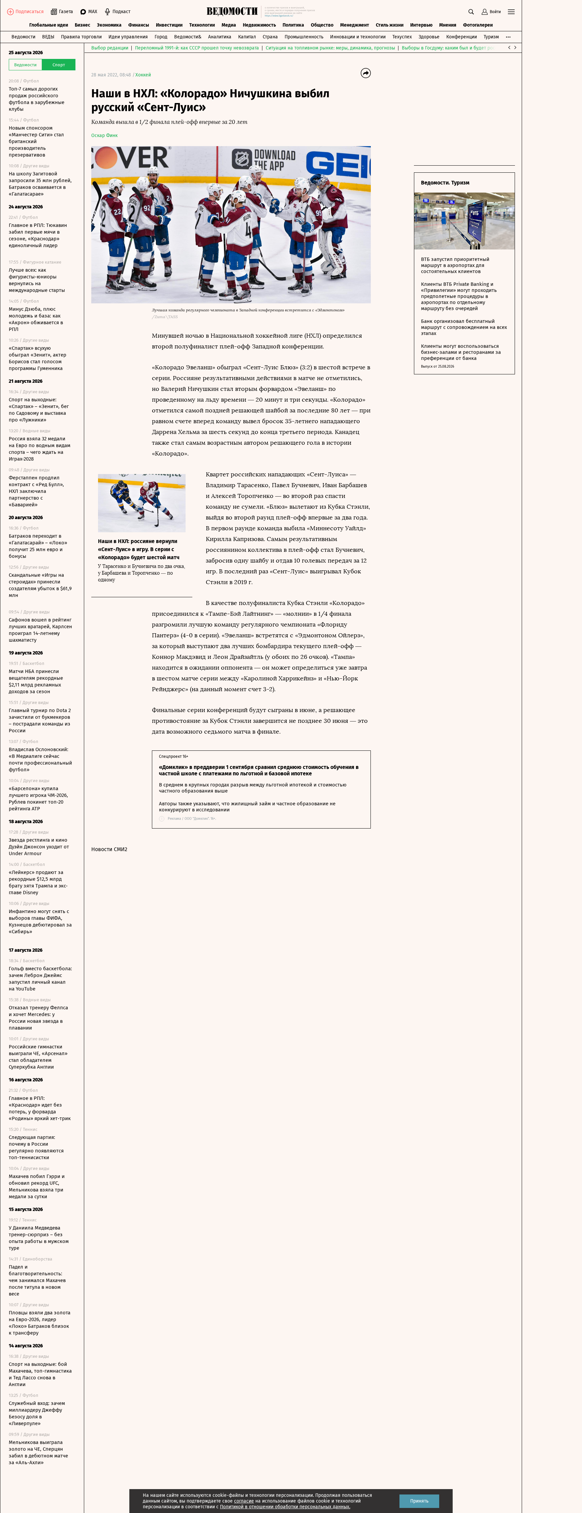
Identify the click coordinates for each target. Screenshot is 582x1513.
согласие (244, 1501)
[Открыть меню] (511, 11)
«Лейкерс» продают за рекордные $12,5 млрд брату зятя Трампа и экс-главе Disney (38, 882)
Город (161, 37)
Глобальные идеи (48, 25)
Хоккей (143, 75)
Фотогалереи (478, 25)
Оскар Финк (104, 135)
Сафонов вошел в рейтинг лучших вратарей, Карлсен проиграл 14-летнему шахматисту (40, 630)
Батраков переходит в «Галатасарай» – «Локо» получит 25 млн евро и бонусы (38, 546)
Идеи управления (128, 37)
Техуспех (402, 37)
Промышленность (304, 37)
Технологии (202, 25)
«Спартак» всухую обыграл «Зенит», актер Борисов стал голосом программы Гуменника (37, 358)
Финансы (138, 25)
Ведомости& (187, 37)
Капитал (247, 37)
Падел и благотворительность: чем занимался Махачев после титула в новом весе (37, 1280)
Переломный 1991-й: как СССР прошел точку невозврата (197, 48)
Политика (293, 25)
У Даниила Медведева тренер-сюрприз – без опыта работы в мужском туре (39, 1238)
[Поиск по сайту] (471, 11)
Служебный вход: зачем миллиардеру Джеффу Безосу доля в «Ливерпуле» (37, 1413)
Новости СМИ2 (109, 849)
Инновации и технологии (358, 37)
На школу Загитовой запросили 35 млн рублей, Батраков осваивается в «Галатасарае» (40, 184)
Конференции (461, 37)
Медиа (229, 25)
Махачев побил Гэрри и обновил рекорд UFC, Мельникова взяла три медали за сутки (37, 1186)
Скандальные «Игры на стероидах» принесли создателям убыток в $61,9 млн (40, 585)
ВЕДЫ (48, 37)
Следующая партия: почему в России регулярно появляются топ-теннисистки (36, 1147)
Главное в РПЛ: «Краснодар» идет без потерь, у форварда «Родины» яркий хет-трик (40, 1108)
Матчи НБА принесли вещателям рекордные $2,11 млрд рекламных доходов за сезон (36, 681)
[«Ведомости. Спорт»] (234, 11)
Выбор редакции (109, 48)
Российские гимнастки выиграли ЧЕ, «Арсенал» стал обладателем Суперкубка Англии (38, 1057)
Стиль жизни (389, 25)
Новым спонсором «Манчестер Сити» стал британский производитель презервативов (36, 141)
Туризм (491, 37)
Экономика (109, 25)
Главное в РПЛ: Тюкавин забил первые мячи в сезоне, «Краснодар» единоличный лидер (38, 235)
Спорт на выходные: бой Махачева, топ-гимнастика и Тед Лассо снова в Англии (40, 1374)
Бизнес (82, 25)
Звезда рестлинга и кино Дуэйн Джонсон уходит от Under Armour (39, 846)
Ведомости (23, 37)
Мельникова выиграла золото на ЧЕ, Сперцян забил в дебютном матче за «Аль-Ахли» (38, 1452)
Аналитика (219, 37)
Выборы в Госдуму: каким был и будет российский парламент (470, 48)
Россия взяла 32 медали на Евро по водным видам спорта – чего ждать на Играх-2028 (39, 449)
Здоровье (429, 37)
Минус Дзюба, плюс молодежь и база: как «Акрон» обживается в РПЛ (36, 319)
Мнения (447, 25)
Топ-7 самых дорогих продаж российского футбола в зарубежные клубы (36, 99)
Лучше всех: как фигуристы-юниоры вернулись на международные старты (37, 280)
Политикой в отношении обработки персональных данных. (285, 1507)
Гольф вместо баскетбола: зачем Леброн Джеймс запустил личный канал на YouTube (40, 979)
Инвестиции (169, 25)
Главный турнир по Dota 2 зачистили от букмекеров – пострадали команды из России (40, 720)
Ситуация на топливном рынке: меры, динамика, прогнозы (330, 48)
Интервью (421, 25)
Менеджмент (354, 25)
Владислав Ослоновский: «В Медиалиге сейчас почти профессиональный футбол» (40, 759)
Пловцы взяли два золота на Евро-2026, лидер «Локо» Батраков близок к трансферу (39, 1323)
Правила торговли (81, 37)
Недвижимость (259, 25)
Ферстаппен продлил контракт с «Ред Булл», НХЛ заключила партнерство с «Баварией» (36, 491)
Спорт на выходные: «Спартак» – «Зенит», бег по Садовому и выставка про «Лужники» (39, 410)
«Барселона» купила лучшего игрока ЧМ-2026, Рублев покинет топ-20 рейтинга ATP (38, 798)
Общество (322, 25)
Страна (270, 37)
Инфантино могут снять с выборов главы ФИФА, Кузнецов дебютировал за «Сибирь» (40, 921)
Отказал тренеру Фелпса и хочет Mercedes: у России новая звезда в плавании (38, 1018)
